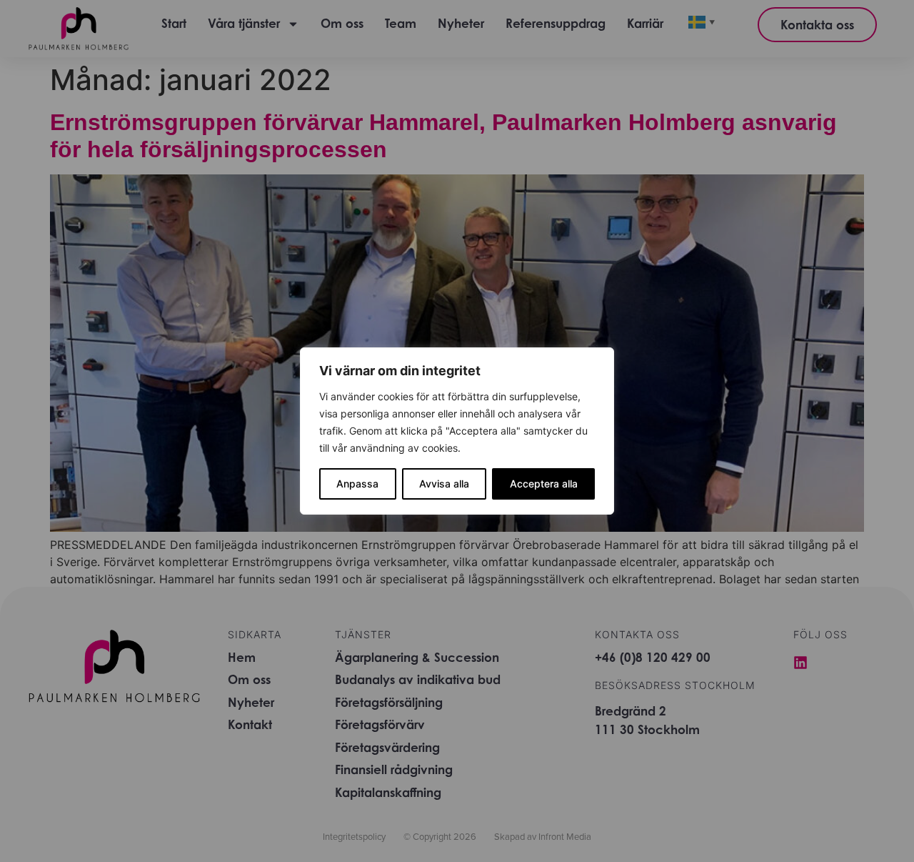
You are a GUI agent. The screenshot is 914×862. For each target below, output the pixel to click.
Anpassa (357, 483)
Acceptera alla (544, 483)
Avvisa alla (444, 483)
